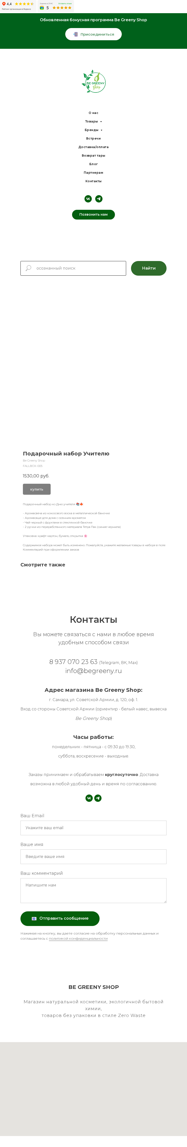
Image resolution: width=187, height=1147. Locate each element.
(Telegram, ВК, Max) (118, 662)
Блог (93, 164)
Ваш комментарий (41, 873)
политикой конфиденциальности (78, 938)
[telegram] (99, 198)
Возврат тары (93, 155)
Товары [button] (92, 121)
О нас (94, 113)
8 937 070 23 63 (74, 662)
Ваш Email (32, 815)
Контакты (93, 181)
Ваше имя (31, 844)
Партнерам (93, 172)
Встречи (93, 138)
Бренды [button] (92, 130)
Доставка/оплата (93, 147)
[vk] (88, 198)
